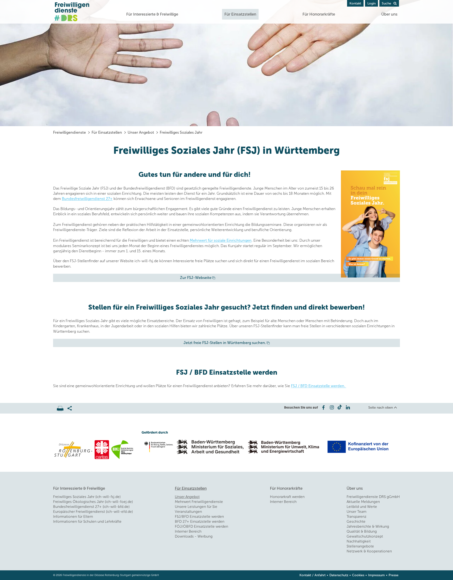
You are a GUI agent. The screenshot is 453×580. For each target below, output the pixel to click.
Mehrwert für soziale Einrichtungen (221, 240)
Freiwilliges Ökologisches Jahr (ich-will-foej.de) (93, 502)
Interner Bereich (188, 531)
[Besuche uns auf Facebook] (323, 407)
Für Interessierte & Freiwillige (152, 14)
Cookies (358, 575)
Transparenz (356, 516)
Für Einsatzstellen (240, 14)
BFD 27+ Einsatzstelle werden (199, 521)
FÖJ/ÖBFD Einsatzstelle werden (201, 526)
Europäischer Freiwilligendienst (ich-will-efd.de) (93, 512)
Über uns (389, 14)
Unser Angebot (141, 132)
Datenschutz (338, 575)
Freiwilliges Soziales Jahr (181, 132)
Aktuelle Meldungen (363, 502)
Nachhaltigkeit (359, 541)
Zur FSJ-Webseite (195, 277)
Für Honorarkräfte (318, 14)
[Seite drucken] (62, 407)
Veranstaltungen (188, 512)
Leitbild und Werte (362, 507)
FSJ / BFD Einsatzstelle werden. (318, 386)
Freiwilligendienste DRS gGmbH (373, 497)
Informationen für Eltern (73, 516)
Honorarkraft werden (287, 497)
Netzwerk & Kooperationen (369, 551)
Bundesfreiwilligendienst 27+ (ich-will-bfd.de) (91, 507)
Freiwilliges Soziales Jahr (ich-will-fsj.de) (87, 497)
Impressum (376, 575)
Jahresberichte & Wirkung (368, 526)
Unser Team (356, 512)
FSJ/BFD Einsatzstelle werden (199, 516)
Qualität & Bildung (362, 531)
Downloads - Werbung (194, 536)
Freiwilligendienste (69, 132)
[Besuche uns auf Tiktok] (340, 407)
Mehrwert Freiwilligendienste (199, 502)
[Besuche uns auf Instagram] (331, 407)
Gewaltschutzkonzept (365, 536)
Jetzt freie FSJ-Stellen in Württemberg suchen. (225, 342)
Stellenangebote (360, 546)
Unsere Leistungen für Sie (196, 507)
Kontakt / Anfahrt (312, 575)
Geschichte (356, 521)
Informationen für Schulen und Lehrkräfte (87, 521)
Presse (393, 575)
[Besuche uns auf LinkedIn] (348, 407)
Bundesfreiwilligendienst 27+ (87, 198)
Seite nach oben (380, 408)
